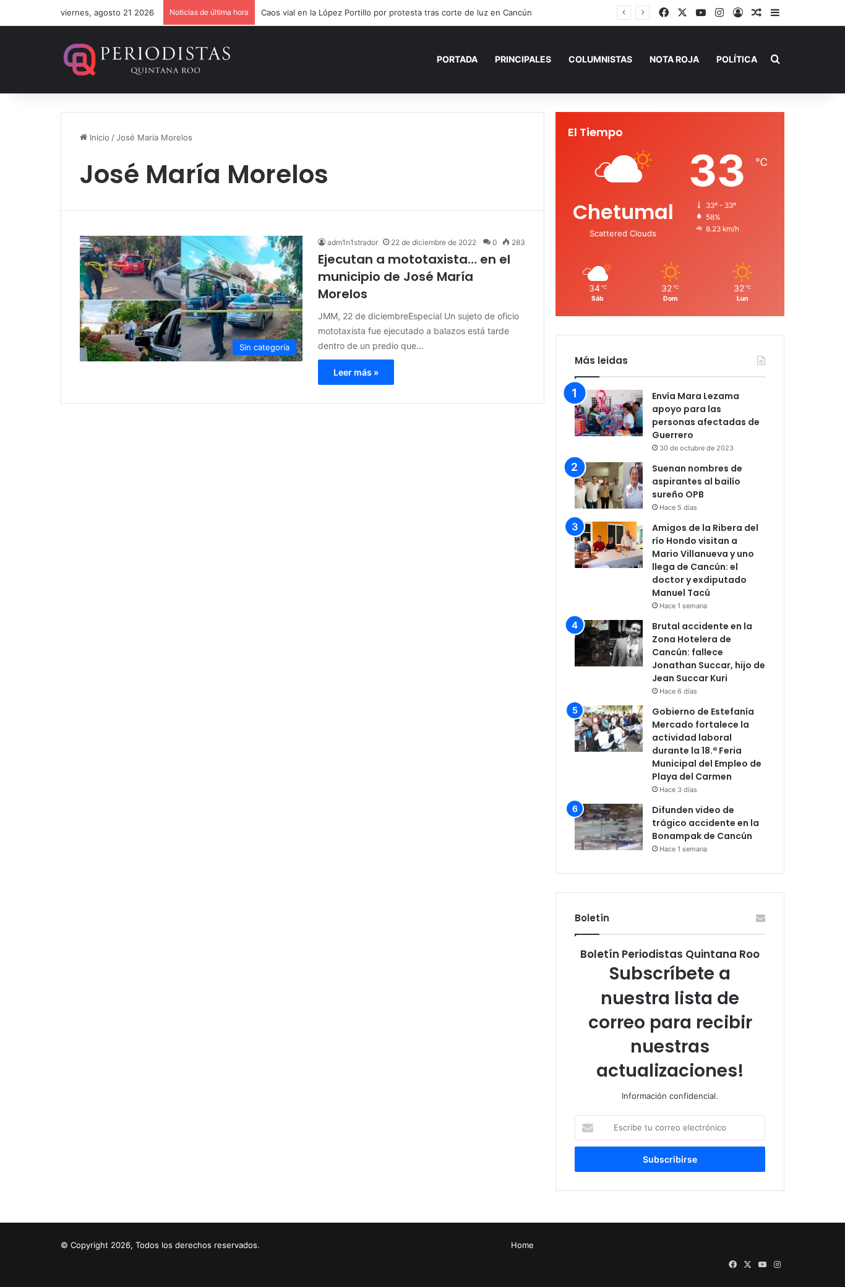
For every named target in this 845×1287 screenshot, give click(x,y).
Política (736, 59)
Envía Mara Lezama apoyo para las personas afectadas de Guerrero (706, 415)
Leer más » (356, 372)
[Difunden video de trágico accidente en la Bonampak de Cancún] (609, 827)
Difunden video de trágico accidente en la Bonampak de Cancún (705, 823)
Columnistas (600, 59)
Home (522, 1245)
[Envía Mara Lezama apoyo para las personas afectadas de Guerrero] (609, 413)
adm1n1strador (352, 242)
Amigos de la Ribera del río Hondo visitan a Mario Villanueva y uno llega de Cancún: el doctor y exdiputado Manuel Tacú (705, 560)
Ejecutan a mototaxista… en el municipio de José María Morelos (414, 277)
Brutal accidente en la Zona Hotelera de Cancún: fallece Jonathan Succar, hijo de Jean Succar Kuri (708, 652)
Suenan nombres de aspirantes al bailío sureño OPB (697, 481)
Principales (523, 59)
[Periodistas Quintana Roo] (146, 59)
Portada (457, 59)
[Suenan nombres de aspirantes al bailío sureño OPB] (609, 485)
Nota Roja (674, 59)
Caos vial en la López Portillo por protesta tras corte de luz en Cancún (396, 12)
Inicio (98, 137)
